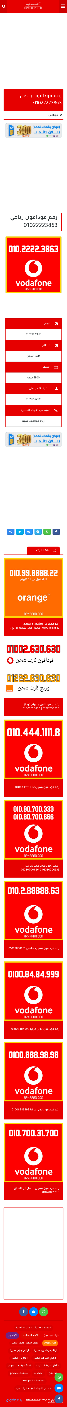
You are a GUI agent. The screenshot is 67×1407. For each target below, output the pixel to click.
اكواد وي (12, 1335)
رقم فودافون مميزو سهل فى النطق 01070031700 (36, 1190)
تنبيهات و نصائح (19, 1373)
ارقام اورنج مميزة (19, 1350)
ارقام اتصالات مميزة (44, 1358)
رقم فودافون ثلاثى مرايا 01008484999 (35, 1029)
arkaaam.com (33, 1400)
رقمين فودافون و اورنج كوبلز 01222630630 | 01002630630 (41, 706)
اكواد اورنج (50, 1343)
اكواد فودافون (51, 1335)
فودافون (53, 115)
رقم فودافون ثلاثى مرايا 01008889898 (35, 1110)
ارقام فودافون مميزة (34, 421)
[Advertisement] (33, 50)
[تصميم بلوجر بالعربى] (14, 1399)
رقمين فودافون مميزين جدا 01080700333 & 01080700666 (40, 868)
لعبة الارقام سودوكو (19, 1365)
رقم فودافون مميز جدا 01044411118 (37, 787)
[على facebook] (23, 1311)
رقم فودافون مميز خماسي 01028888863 (33, 948)
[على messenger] (33, 1311)
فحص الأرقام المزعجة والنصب (33, 1388)
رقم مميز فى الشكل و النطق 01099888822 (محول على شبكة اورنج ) (34, 626)
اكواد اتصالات (30, 1335)
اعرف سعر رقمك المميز (24, 1343)
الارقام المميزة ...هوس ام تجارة (33, 1328)
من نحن (53, 1373)
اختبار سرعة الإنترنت (47, 1365)
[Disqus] (33, 1256)
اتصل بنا (38, 1373)
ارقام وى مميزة (19, 1358)
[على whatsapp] (43, 1311)
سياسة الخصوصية (33, 1381)
